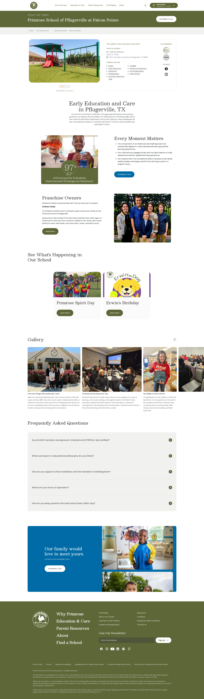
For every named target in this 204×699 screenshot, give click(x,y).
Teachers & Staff (60, 31)
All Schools (31, 15)
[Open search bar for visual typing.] (145, 5)
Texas (38, 15)
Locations (141, 617)
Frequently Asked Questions (148, 621)
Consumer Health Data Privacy (119, 664)
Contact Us (142, 624)
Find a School (69, 642)
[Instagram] (166, 74)
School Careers (75, 31)
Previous (27, 61)
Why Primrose (70, 614)
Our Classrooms (42, 31)
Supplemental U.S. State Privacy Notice (89, 664)
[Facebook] (166, 68)
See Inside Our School (64, 91)
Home (31, 31)
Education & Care (73, 621)
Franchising (103, 613)
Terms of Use (37, 664)
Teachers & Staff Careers (109, 621)
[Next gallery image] (174, 339)
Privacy (49, 664)
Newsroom (141, 613)
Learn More (65, 313)
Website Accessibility (63, 664)
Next (101, 61)
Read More (50, 231)
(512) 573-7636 (112, 54)
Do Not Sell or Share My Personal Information (151, 664)
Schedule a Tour (166, 19)
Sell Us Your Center (106, 617)
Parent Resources (72, 628)
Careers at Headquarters (109, 624)
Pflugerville (45, 15)
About (62, 635)
